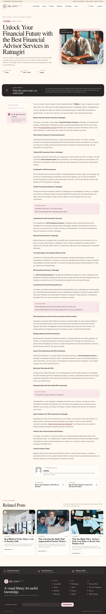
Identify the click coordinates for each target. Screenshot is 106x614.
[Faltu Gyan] (13, 6)
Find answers (67, 604)
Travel (76, 6)
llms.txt (91, 591)
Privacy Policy (93, 584)
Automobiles (36, 6)
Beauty (44, 6)
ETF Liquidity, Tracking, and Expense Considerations (49, 395)
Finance (73, 591)
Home (4, 17)
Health (73, 594)
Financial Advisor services (47, 127)
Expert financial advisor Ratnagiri (60, 424)
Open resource (8, 549)
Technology (68, 6)
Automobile (57, 584)
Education (59, 6)
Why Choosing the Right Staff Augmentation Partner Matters (51, 211)
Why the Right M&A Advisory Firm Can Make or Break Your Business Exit (55, 306)
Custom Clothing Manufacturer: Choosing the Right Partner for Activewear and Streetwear (59, 309)
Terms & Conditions (95, 587)
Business (51, 6)
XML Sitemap (93, 594)
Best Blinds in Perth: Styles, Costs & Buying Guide (48, 208)
